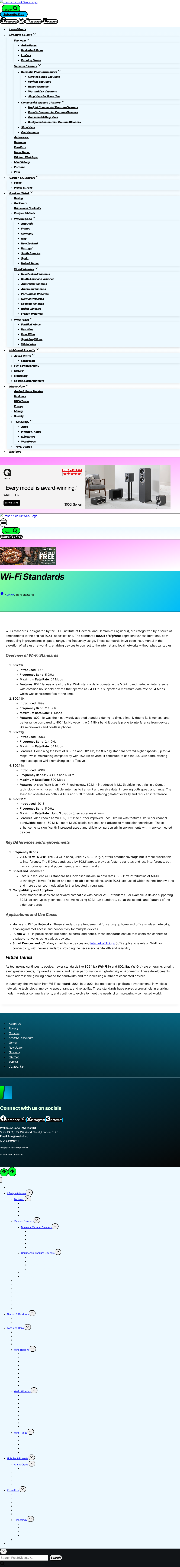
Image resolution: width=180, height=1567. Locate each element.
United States (30, 263)
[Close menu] (1, 1180)
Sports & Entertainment (29, 380)
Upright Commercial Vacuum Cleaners (53, 107)
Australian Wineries (34, 284)
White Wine (28, 344)
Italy (24, 238)
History (19, 371)
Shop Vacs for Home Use (44, 96)
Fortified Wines (31, 324)
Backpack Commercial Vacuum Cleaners (54, 122)
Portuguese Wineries (35, 294)
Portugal (26, 248)
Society (19, 416)
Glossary (14, 1052)
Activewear (21, 137)
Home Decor (22, 152)
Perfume (19, 167)
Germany (27, 233)
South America (30, 253)
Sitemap (14, 1057)
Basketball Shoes (32, 50)
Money (18, 411)
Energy (18, 406)
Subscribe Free (13, 14)
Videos (13, 1062)
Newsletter (16, 1047)
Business (20, 396)
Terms (13, 1043)
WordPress (28, 441)
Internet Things (31, 431)
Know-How (13, 1490)
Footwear (19, 1199)
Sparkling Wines (31, 339)
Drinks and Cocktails (27, 208)
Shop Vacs (28, 127)
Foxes (18, 182)
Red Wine (27, 329)
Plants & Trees (23, 187)
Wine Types (20, 1432)
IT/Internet (28, 436)
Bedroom (20, 142)
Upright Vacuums (39, 81)
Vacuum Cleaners (23, 1221)
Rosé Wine (28, 334)
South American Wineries (37, 279)
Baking (18, 198)
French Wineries (32, 313)
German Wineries (32, 299)
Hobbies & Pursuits (17, 1458)
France (25, 228)
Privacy (13, 1028)
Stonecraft (28, 360)
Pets (17, 172)
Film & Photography (26, 365)
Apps (24, 426)
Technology (20, 1519)
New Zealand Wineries (35, 274)
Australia (27, 223)
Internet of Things (102, 943)
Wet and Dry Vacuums (42, 91)
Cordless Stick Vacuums (44, 76)
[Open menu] (3, 522)
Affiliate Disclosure (21, 1038)
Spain (24, 258)
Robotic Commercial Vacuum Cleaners (53, 112)
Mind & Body (22, 162)
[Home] (2, 594)
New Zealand (29, 243)
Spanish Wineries (32, 303)
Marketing (20, 375)
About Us (15, 1023)
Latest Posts (17, 29)
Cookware (20, 203)
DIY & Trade (21, 401)
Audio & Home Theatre (28, 391)
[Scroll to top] (4, 1172)
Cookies (14, 1033)
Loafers (26, 55)
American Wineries (33, 289)
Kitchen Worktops (26, 157)
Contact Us (16, 1066)
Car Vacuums (30, 132)
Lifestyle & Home (16, 1193)
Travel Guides (23, 446)
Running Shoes (31, 60)
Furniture (20, 147)
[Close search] (3, 1551)
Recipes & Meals (24, 213)
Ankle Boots (29, 45)
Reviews (15, 451)
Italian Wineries (31, 308)
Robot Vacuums (38, 86)
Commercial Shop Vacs (43, 117)
